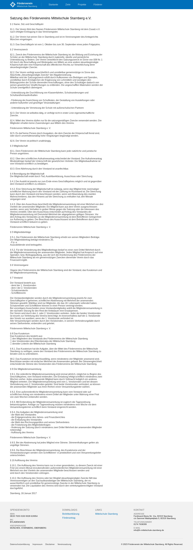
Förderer (98, 4)
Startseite (53, 4)
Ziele (68, 4)
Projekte (82, 4)
